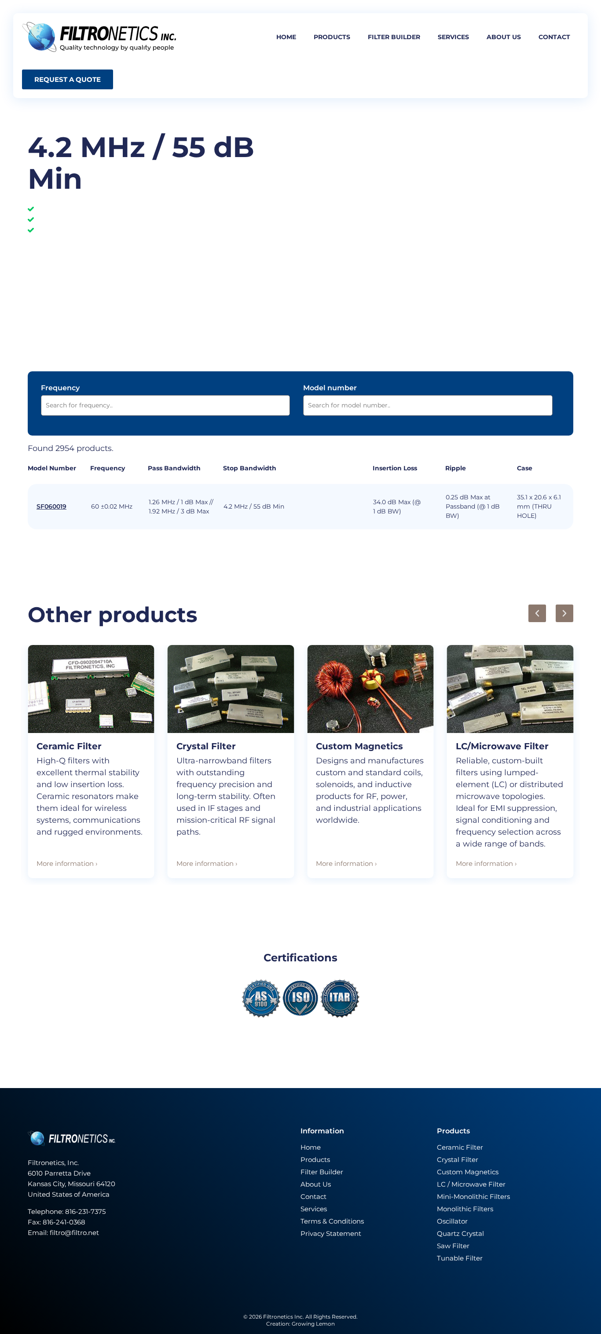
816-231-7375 (86, 1211)
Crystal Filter (206, 746)
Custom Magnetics (359, 746)
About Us (315, 1184)
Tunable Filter (460, 1258)
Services (453, 37)
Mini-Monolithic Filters (473, 1196)
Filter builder (394, 37)
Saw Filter (453, 1246)
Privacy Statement (330, 1233)
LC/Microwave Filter (502, 746)
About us (504, 37)
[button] (537, 613)
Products (332, 37)
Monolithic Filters (465, 1209)
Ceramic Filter (69, 746)
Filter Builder (321, 1172)
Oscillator (452, 1221)
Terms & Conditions (332, 1221)
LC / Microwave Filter (471, 1184)
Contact (554, 37)
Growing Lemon (313, 1323)
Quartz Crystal (460, 1233)
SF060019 (51, 506)
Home (286, 37)
